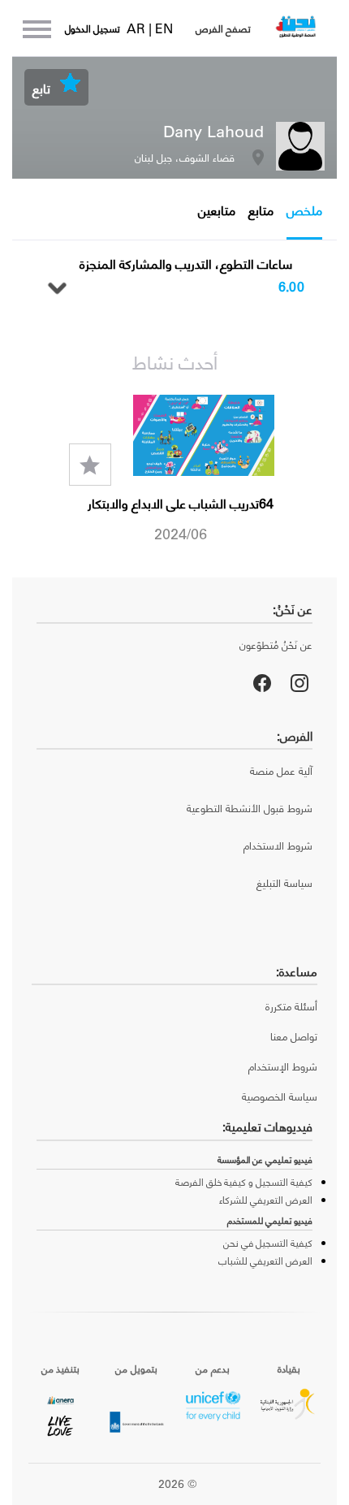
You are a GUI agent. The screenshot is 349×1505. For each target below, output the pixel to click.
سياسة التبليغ (284, 882)
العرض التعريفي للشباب (265, 1260)
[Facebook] (262, 683)
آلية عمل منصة (281, 770)
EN (164, 28)
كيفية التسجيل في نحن (267, 1242)
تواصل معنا (293, 1036)
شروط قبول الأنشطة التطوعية (249, 808)
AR (138, 28)
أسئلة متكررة (291, 1006)
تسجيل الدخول (92, 28)
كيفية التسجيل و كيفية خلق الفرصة (243, 1181)
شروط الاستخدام (277, 845)
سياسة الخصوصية (279, 1096)
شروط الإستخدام (282, 1066)
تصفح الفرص (223, 28)
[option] (174, 470)
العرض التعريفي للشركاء (265, 1199)
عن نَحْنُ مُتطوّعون (275, 644)
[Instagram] (299, 683)
